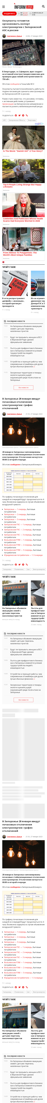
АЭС (4, 120)
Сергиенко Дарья (14, 36)
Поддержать (9, 14)
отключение (19, 569)
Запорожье (7, 569)
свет (28, 569)
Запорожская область (17, 120)
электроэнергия (39, 569)
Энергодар (32, 120)
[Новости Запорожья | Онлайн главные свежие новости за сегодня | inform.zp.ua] (23, 6)
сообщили (15, 464)
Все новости (23, 387)
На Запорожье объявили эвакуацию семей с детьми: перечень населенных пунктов (14, 612)
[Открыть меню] (3, 6)
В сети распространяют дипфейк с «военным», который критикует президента (13, 302)
